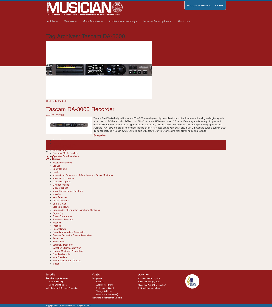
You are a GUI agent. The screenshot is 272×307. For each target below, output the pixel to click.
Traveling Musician (62, 254)
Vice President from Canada (67, 260)
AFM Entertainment (58, 284)
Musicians (57, 194)
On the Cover (59, 203)
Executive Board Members (66, 156)
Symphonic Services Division (67, 247)
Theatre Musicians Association (68, 251)
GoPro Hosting (56, 281)
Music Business (60, 187)
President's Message (63, 219)
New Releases (60, 197)
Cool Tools (51, 100)
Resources (58, 238)
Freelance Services (62, 162)
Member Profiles (61, 184)
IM (62, 115)
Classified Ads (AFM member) (152, 284)
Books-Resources (61, 140)
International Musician (63, 178)
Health (56, 172)
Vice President (60, 257)
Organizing (58, 213)
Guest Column (60, 168)
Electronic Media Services (65, 153)
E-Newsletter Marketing (149, 287)
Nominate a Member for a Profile (107, 297)
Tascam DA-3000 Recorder (80, 109)
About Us (100, 281)
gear (48, 145)
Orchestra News (61, 206)
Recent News (59, 228)
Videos (56, 263)
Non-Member (111, 294)
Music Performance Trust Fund (68, 191)
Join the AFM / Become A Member (62, 287)
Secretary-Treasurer (63, 244)
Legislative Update (62, 181)
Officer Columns (61, 200)
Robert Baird (59, 241)
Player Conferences (62, 216)
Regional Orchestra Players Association (72, 235)
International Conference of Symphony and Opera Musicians (83, 175)
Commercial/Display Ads (149, 278)
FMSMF (57, 159)
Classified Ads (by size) (149, 281)
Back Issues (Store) (105, 287)
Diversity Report (60, 149)
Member (100, 294)
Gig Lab (56, 165)
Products (62, 100)
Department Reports (63, 146)
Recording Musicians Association (69, 232)
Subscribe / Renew (104, 284)
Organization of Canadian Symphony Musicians (76, 209)
